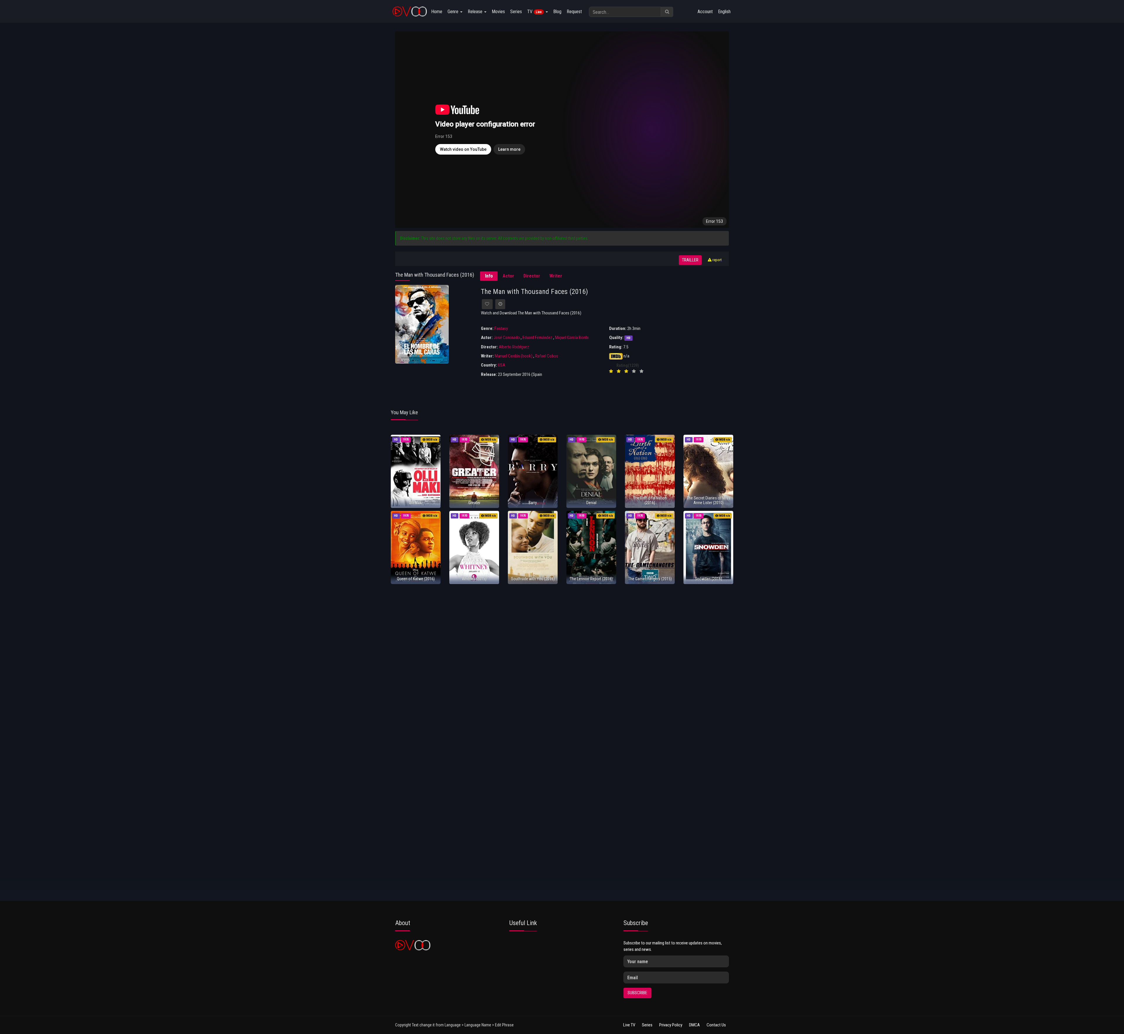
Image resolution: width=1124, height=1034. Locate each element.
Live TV (629, 1025)
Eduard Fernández (537, 337)
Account (705, 11)
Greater (474, 502)
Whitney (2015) (474, 578)
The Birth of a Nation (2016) (650, 500)
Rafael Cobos (546, 356)
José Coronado (507, 337)
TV (534, 11)
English (724, 11)
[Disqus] (562, 666)
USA (501, 365)
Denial (591, 502)
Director (531, 276)
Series (516, 11)
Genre (454, 11)
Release (476, 11)
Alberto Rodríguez (514, 347)
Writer (555, 276)
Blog (557, 11)
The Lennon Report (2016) (591, 578)
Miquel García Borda (572, 337)
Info (489, 276)
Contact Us (716, 1025)
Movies (498, 11)
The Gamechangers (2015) (650, 578)
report (717, 260)
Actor (508, 276)
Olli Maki (415, 502)
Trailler (690, 260)
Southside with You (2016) (533, 578)
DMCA (694, 1025)
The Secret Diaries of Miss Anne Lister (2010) (708, 500)
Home (436, 11)
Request (574, 11)
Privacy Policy (670, 1025)
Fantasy (501, 328)
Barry (533, 502)
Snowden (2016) (708, 578)
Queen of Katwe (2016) (416, 578)
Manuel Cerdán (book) (513, 356)
